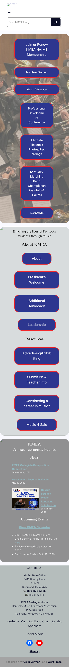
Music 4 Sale (37, 424)
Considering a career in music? (37, 403)
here (17, 542)
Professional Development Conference (36, 115)
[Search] (56, 22)
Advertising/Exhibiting (36, 356)
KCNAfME (37, 213)
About (37, 258)
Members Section (36, 72)
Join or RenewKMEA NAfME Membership (37, 50)
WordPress (55, 661)
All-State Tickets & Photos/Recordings (36, 147)
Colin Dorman (31, 661)
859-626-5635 (36, 590)
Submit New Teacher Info (37, 379)
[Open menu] (9, 12)
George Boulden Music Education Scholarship (48, 497)
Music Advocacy (37, 89)
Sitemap (34, 651)
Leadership (37, 325)
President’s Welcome (37, 279)
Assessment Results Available (30, 479)
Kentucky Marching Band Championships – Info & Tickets (37, 183)
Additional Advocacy (36, 303)
